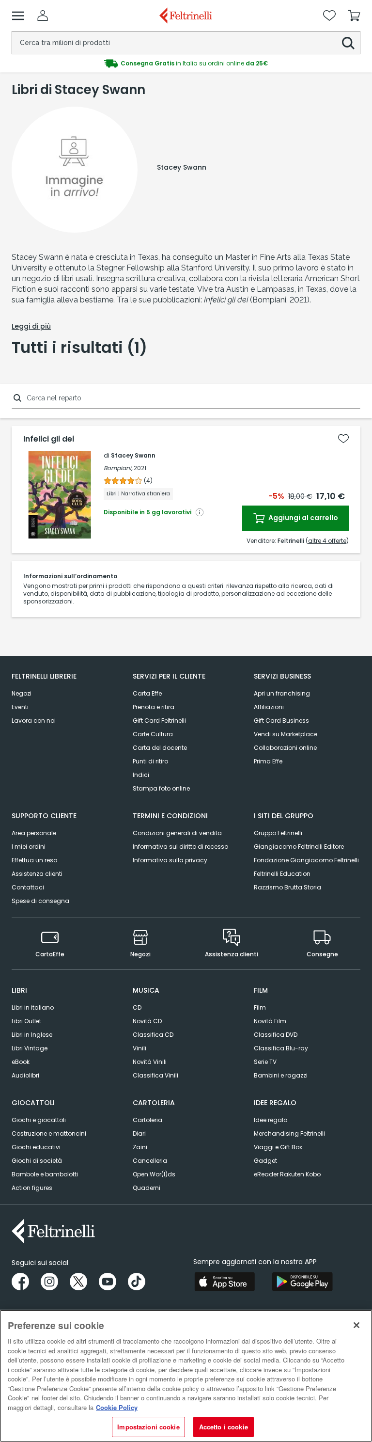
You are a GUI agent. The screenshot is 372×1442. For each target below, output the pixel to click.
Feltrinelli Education (282, 874)
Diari (139, 1133)
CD (137, 1007)
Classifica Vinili (155, 1075)
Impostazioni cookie (148, 1426)
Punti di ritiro (150, 761)
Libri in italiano (33, 1007)
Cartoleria (147, 1120)
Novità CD (147, 1021)
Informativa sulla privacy (170, 860)
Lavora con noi (34, 720)
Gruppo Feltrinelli (278, 833)
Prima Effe (268, 761)
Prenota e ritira (153, 707)
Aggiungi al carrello (302, 518)
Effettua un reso (34, 860)
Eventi (20, 707)
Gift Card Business (281, 720)
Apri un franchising (282, 693)
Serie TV (265, 1062)
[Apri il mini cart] (354, 15)
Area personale (34, 833)
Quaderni (146, 1188)
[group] (186, 63)
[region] (186, 1376)
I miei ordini (29, 846)
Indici (141, 775)
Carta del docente (160, 748)
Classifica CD (153, 1034)
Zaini (140, 1147)
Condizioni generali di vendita (177, 833)
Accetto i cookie (223, 1426)
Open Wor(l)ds (154, 1174)
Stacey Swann (133, 455)
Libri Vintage (29, 1048)
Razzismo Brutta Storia (287, 887)
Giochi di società (37, 1161)
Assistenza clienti (37, 874)
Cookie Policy (117, 1407)
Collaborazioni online (285, 748)
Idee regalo (270, 1120)
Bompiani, (118, 468)
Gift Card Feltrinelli (159, 720)
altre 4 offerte (327, 541)
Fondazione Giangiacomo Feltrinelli (306, 860)
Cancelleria (150, 1161)
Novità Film (270, 1021)
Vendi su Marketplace (285, 734)
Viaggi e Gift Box (278, 1147)
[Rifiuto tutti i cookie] (356, 1325)
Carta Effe (147, 693)
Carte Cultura (153, 734)
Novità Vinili (150, 1062)
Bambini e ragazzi (281, 1075)
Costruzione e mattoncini (49, 1133)
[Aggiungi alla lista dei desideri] (343, 438)
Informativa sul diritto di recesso (180, 846)
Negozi (21, 693)
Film (260, 1007)
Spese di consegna (40, 901)
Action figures (32, 1188)
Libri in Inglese (32, 1034)
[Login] (42, 15)
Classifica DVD (275, 1034)
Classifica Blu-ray (281, 1048)
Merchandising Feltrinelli (289, 1133)
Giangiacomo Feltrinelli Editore (299, 846)
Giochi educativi (36, 1147)
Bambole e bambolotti (45, 1174)
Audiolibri (25, 1075)
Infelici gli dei (48, 439)
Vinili (139, 1048)
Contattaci (28, 887)
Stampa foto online (161, 788)
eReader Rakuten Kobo (287, 1174)
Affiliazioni (269, 707)
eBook (21, 1062)
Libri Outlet (26, 1021)
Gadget (265, 1161)
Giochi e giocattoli (39, 1120)
